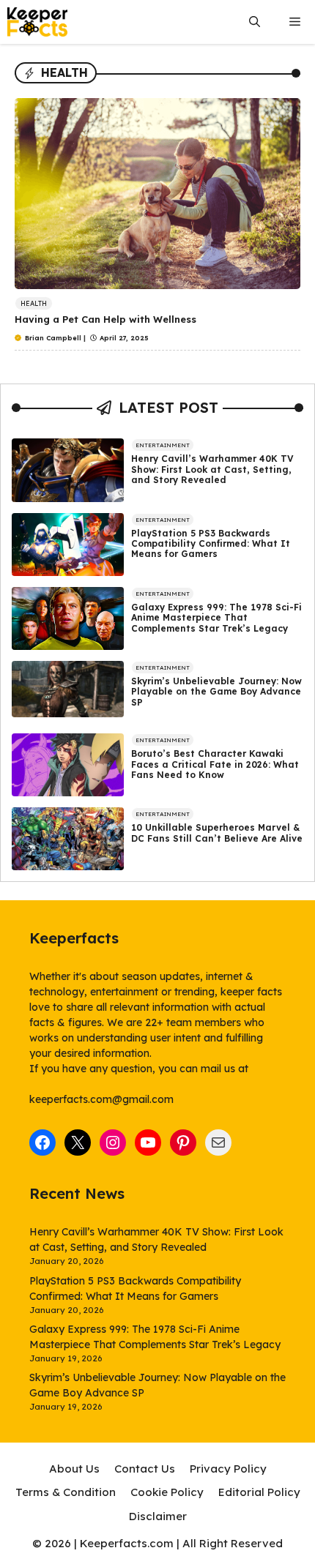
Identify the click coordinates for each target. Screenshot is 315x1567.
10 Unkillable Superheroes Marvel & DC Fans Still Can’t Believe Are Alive (217, 832)
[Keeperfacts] (37, 22)
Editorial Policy (259, 1492)
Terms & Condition (65, 1492)
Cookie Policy (167, 1492)
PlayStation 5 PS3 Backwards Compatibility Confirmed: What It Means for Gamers (210, 544)
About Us (74, 1469)
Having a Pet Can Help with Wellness (105, 319)
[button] (254, 22)
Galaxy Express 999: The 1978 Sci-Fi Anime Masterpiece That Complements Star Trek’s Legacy (216, 618)
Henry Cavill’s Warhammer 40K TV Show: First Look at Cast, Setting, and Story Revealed (212, 469)
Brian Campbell (53, 338)
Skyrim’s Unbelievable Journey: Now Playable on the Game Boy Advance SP (216, 692)
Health (34, 303)
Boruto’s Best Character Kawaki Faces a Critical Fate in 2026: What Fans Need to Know (215, 764)
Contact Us (144, 1469)
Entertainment (163, 445)
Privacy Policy (228, 1469)
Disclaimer (158, 1516)
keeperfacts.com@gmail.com (101, 1099)
